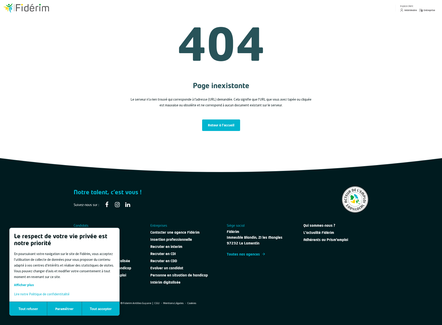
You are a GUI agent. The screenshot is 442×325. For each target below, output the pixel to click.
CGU (157, 303)
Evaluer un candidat (166, 268)
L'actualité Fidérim (318, 232)
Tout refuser (28, 309)
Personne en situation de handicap (179, 275)
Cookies (191, 303)
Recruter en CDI (163, 254)
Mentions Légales (173, 303)
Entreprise (429, 10)
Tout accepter (101, 309)
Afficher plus (24, 285)
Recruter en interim (166, 246)
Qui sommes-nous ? (319, 225)
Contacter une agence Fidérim (175, 232)
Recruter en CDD (163, 261)
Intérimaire (410, 10)
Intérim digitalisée (165, 282)
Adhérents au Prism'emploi (325, 240)
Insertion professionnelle (171, 239)
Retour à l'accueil (221, 125)
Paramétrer (64, 309)
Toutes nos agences (243, 254)
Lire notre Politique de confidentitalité (42, 294)
